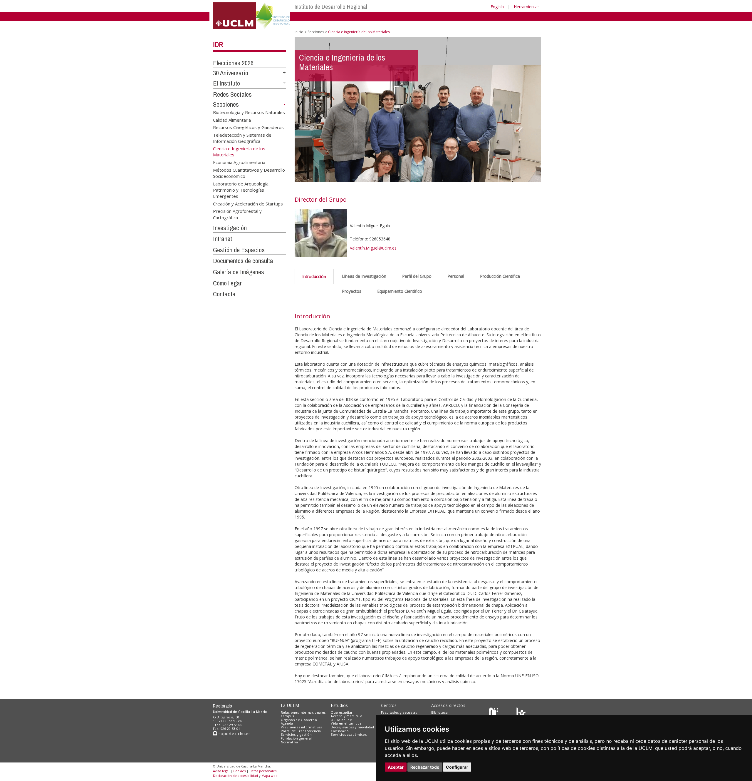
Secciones (226, 104)
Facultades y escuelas (399, 712)
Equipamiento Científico (399, 291)
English (497, 6)
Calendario (340, 731)
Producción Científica (500, 276)
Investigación (230, 227)
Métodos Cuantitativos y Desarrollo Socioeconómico (249, 173)
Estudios (339, 705)
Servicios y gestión (296, 734)
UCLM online (341, 720)
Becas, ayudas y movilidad (352, 727)
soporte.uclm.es (234, 733)
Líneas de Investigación (364, 276)
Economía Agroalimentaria (239, 162)
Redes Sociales (232, 94)
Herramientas (527, 6)
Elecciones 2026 (233, 62)
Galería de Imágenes (238, 271)
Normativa (289, 742)
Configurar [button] (457, 767)
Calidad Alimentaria (232, 120)
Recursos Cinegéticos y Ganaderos (248, 127)
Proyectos (351, 291)
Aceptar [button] (396, 767)
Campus (287, 716)
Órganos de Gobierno (299, 720)
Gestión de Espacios (239, 249)
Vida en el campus (346, 723)
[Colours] (521, 713)
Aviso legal (221, 771)
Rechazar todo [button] (424, 767)
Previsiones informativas (301, 727)
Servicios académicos (349, 734)
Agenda (287, 723)
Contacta (224, 294)
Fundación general (296, 738)
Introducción (314, 276)
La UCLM (290, 705)
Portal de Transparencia (301, 731)
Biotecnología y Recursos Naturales (249, 112)
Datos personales (262, 771)
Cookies (239, 771)
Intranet (222, 238)
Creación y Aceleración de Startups (248, 203)
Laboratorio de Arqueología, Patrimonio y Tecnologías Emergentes (241, 189)
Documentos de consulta (243, 260)
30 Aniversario (230, 72)
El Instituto (226, 83)
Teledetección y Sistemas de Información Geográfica (242, 138)
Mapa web (269, 775)
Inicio (299, 31)
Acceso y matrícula (346, 716)
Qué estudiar (341, 712)
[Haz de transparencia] (494, 713)
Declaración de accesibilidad (235, 775)
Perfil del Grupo (417, 276)
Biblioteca (439, 712)
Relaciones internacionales (303, 712)
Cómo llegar (227, 283)
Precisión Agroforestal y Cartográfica (237, 214)
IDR (218, 44)
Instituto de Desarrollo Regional (331, 7)
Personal (455, 276)
